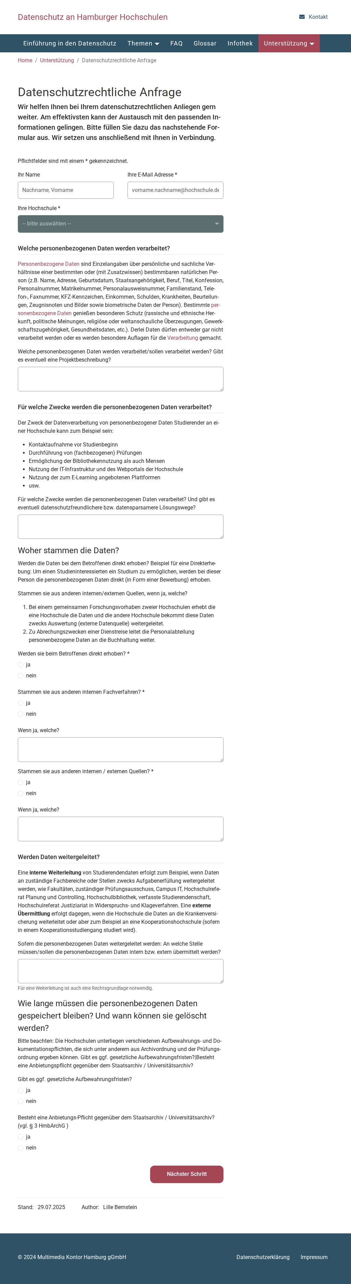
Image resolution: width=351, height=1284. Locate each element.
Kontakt (318, 16)
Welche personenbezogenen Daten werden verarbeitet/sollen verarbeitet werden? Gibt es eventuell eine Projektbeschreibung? (120, 355)
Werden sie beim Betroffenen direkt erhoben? (74, 653)
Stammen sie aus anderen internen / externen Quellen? (86, 771)
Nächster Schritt (187, 1174)
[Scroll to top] (336, 1269)
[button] (70, 43)
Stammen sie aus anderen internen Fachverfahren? (81, 692)
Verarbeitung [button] (182, 338)
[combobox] (120, 224)
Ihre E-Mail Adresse (152, 174)
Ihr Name (29, 174)
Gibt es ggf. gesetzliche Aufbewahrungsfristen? (75, 1079)
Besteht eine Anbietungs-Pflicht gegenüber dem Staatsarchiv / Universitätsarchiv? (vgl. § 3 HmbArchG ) (116, 1121)
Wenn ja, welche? (38, 730)
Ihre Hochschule (39, 208)
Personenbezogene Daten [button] (49, 264)
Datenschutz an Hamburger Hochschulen (93, 17)
